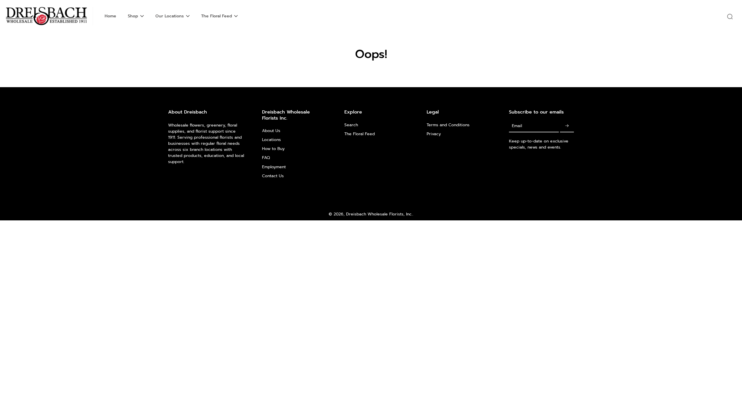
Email (517, 126)
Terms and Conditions (448, 125)
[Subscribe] (567, 126)
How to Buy (273, 148)
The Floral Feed (359, 134)
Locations (271, 139)
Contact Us (273, 176)
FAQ (266, 157)
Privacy (434, 134)
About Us (271, 130)
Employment (274, 167)
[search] (729, 16)
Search (351, 125)
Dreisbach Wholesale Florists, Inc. (379, 214)
